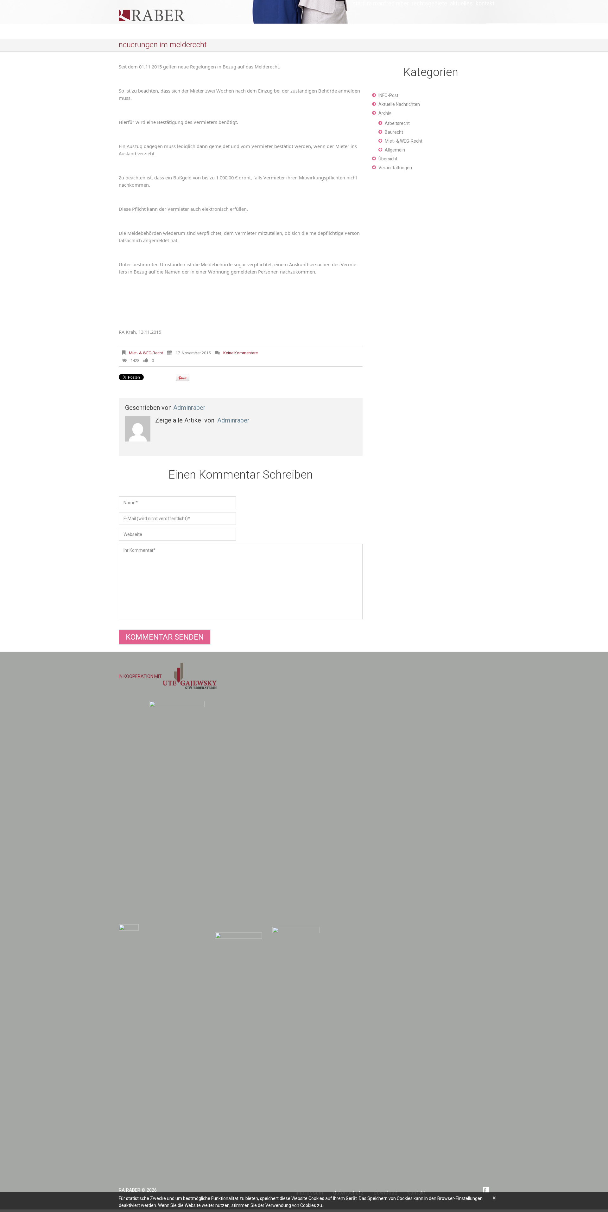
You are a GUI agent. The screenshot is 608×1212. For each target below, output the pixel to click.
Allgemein (395, 149)
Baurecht (394, 132)
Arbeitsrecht (397, 123)
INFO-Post (388, 95)
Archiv (384, 113)
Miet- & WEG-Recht (146, 353)
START (358, 3)
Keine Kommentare (240, 353)
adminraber (189, 407)
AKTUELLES (461, 3)
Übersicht (387, 158)
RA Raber (129, 1190)
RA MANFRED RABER (388, 3)
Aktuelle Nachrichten (399, 104)
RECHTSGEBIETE (429, 3)
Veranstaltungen (395, 167)
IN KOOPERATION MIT (141, 676)
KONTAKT (485, 3)
